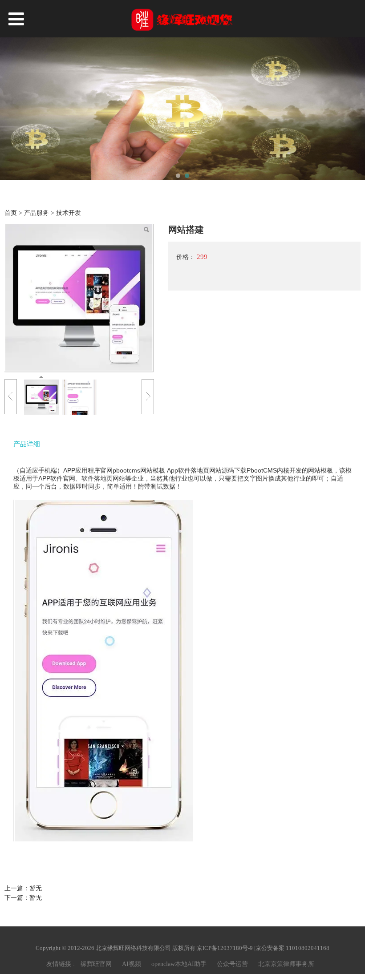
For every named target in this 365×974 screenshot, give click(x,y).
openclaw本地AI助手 (179, 964)
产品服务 (37, 213)
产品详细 (26, 444)
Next (353, 109)
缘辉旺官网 (96, 964)
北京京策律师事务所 (286, 964)
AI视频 (131, 964)
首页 (10, 213)
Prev (12, 109)
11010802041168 (307, 948)
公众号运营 (232, 964)
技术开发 (68, 213)
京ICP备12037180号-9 (225, 948)
